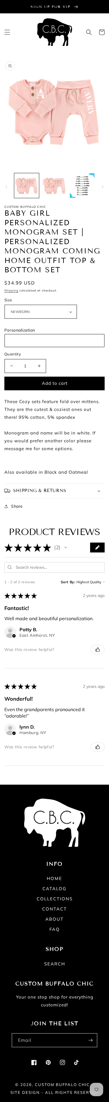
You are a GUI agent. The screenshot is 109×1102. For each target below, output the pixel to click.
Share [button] (17, 506)
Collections (55, 898)
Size (8, 300)
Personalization (19, 330)
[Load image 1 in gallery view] (26, 185)
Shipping (11, 290)
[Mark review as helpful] (98, 649)
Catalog (54, 888)
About (54, 919)
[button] (7, 32)
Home (54, 878)
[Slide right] (102, 186)
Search (54, 964)
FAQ (54, 929)
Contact (54, 909)
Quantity (12, 354)
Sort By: (68, 582)
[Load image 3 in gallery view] (82, 185)
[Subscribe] (90, 1040)
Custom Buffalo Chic (62, 1084)
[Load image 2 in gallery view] (54, 185)
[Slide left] (6, 186)
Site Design (25, 1092)
